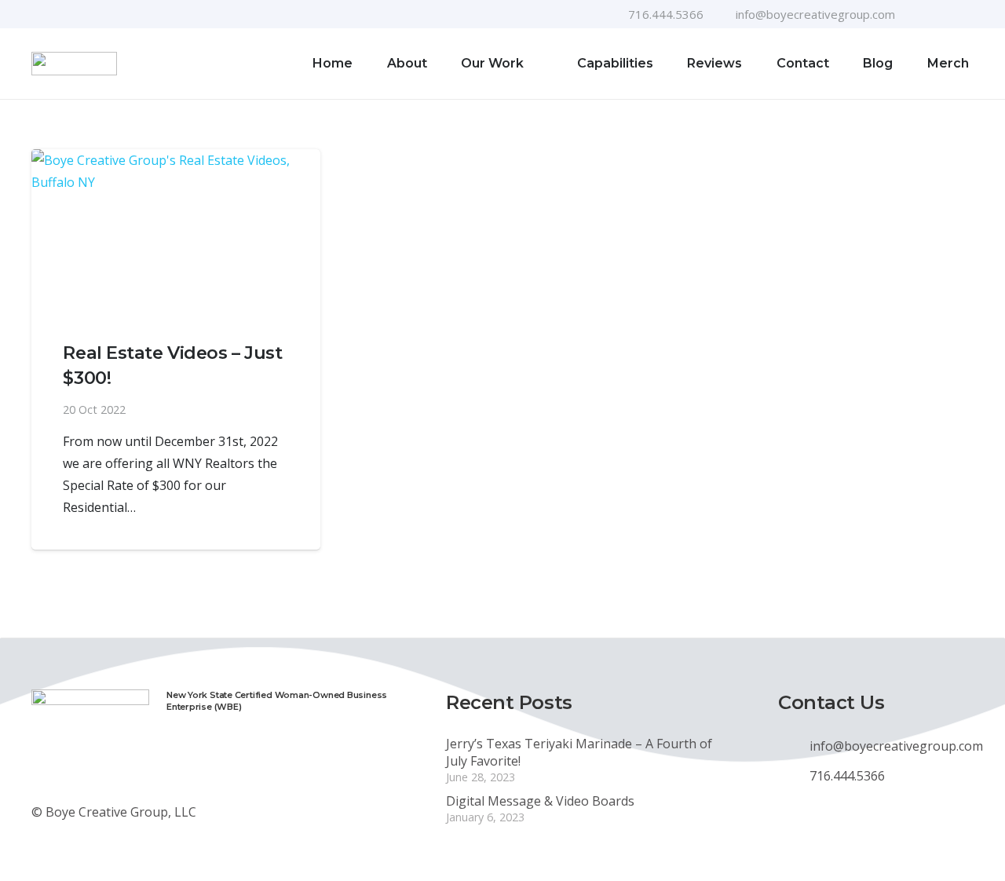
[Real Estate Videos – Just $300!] (175, 232)
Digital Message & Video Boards (540, 801)
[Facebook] (917, 14)
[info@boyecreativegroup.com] (793, 746)
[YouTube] (942, 14)
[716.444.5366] (793, 776)
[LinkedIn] (968, 14)
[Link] (74, 63)
